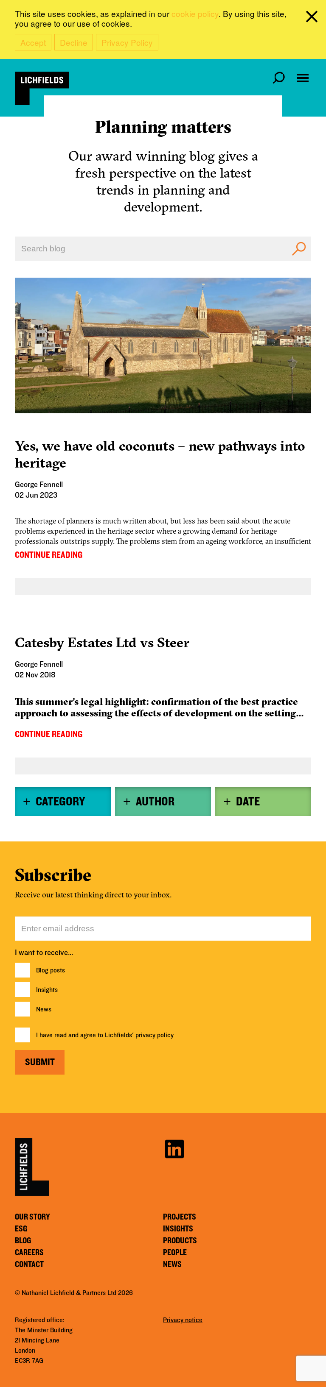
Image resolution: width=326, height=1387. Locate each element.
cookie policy (195, 13)
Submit (40, 1062)
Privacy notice (182, 1320)
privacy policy (154, 1035)
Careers (29, 1252)
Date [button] (248, 801)
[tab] (63, 801)
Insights (47, 989)
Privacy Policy (127, 42)
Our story (32, 1217)
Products (180, 1241)
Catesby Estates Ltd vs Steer (102, 642)
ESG (21, 1229)
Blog (23, 1241)
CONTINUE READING (48, 555)
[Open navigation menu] (302, 78)
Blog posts (50, 970)
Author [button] (155, 801)
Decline (73, 42)
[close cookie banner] (313, 18)
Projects (179, 1217)
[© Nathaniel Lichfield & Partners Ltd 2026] (42, 88)
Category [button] (60, 801)
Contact (29, 1264)
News (43, 1009)
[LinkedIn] (174, 1148)
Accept (33, 42)
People (175, 1252)
